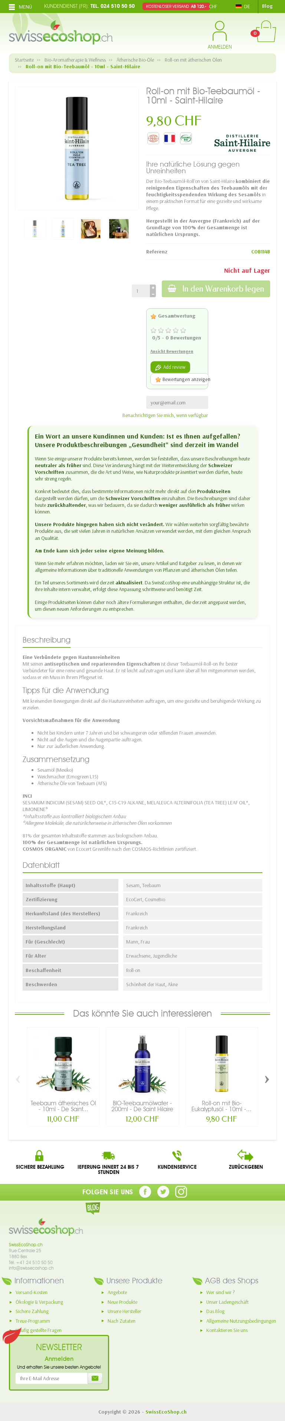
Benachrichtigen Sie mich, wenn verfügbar (165, 415)
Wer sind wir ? (220, 1292)
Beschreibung (47, 639)
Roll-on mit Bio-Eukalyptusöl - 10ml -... (221, 1106)
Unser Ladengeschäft (227, 1302)
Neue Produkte (122, 1302)
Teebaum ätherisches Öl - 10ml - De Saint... (63, 1106)
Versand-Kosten (32, 1292)
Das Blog (215, 1311)
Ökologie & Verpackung (39, 1302)
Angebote (117, 1292)
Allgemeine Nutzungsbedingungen (241, 1320)
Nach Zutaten (121, 1320)
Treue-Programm (33, 1320)
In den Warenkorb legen (223, 289)
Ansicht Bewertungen (171, 351)
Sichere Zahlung (32, 1311)
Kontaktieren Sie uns (227, 1330)
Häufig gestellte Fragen (39, 1330)
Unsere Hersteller (124, 1311)
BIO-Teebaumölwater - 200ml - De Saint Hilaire (142, 1106)
